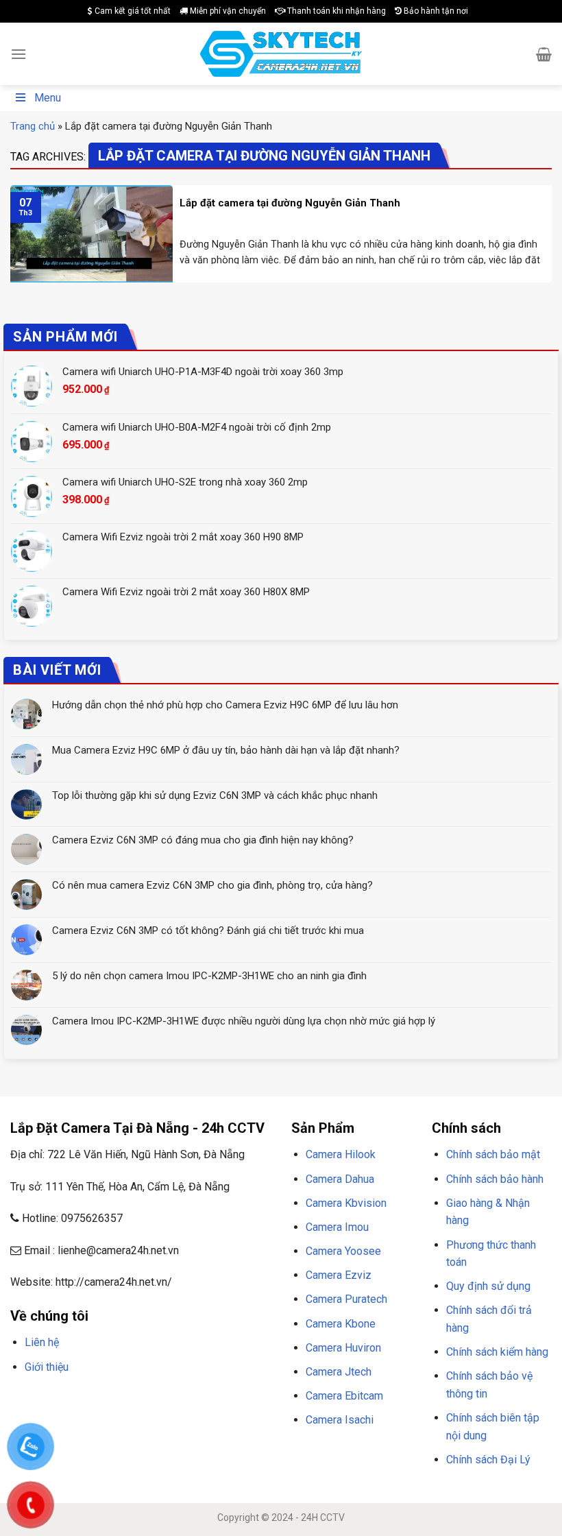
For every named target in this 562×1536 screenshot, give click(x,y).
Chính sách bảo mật (493, 1154)
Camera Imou (337, 1227)
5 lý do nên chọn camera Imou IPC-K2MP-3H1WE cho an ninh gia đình (209, 976)
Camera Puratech (346, 1299)
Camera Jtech (338, 1371)
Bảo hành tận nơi (435, 11)
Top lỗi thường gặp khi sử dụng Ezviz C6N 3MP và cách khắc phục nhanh (215, 795)
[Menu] (18, 54)
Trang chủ (32, 126)
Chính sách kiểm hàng (497, 1351)
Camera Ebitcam (344, 1395)
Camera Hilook (341, 1154)
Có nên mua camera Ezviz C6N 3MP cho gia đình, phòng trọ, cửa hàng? (212, 885)
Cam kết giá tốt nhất (132, 11)
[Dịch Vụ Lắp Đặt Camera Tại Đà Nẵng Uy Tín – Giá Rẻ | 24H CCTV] (281, 54)
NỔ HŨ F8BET (109, 1416)
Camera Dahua (340, 1179)
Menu (47, 97)
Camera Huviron (343, 1347)
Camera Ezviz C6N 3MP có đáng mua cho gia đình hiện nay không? (203, 840)
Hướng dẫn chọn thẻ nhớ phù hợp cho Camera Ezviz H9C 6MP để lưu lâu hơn (225, 705)
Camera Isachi (340, 1419)
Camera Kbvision (346, 1203)
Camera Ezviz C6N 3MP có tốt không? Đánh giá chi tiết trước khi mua (208, 930)
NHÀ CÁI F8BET (144, 1399)
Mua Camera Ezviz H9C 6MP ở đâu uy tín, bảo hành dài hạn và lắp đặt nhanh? (226, 750)
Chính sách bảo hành (494, 1179)
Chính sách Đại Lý (488, 1459)
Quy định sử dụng (488, 1286)
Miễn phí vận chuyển (227, 11)
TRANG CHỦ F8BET (76, 1399)
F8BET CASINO (205, 1399)
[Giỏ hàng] (544, 54)
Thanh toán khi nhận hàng (335, 11)
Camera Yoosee (343, 1251)
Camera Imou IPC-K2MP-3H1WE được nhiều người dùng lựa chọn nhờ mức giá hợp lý (243, 1021)
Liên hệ (42, 1342)
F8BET (22, 1399)
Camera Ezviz (338, 1275)
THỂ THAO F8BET (176, 1416)
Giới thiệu (47, 1366)
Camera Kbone (341, 1323)
